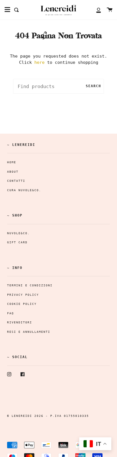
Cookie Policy (22, 303)
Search (93, 86)
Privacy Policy (23, 294)
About (12, 171)
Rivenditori (19, 322)
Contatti (16, 180)
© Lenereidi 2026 (25, 415)
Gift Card (17, 242)
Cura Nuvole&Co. (24, 190)
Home (11, 162)
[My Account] (95, 10)
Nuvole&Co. (18, 233)
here (39, 62)
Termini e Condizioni (30, 285)
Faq (10, 313)
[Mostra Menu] (7, 9)
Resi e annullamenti (28, 331)
